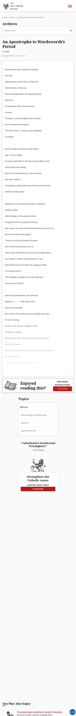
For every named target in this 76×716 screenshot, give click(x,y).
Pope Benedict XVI (28, 431)
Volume (5, 17)
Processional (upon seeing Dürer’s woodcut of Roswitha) (39, 712)
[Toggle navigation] (70, 6)
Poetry (25, 407)
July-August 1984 (20, 56)
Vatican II (24, 423)
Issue (12, 17)
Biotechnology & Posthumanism (34, 415)
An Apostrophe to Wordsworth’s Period (30, 17)
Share (72, 712)
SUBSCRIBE (62, 388)
